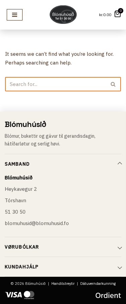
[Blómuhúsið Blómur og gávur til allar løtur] (63, 14)
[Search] (113, 84)
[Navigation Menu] (15, 14)
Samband (17, 164)
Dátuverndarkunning (98, 283)
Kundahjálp (22, 267)
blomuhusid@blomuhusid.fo (37, 223)
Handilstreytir (63, 283)
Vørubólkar (22, 247)
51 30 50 (15, 212)
